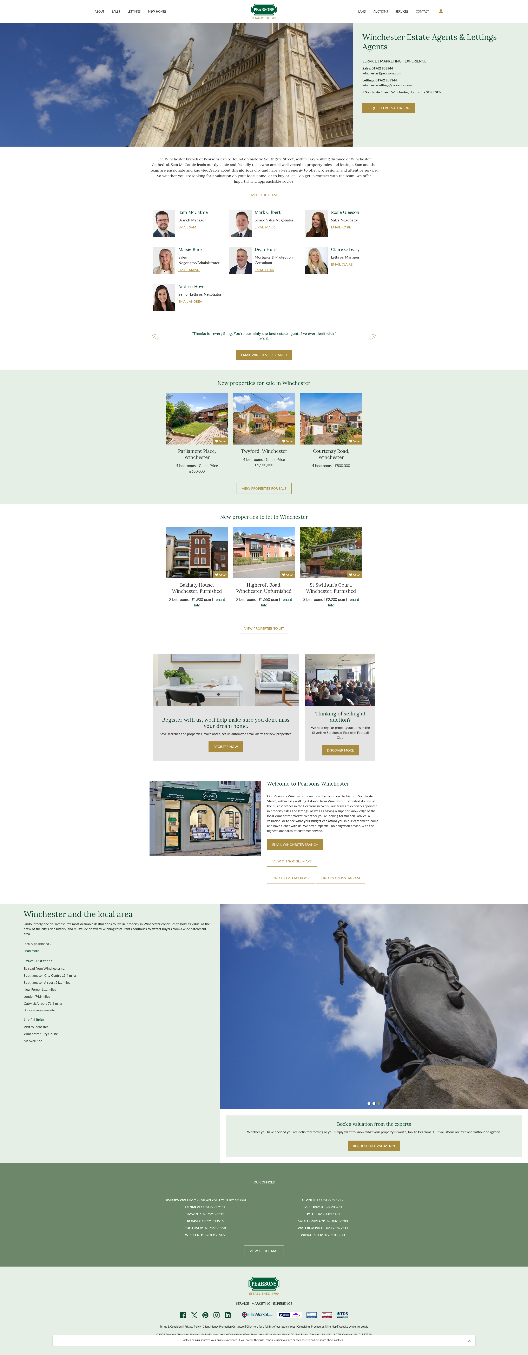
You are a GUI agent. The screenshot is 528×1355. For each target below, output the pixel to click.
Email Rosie (341, 227)
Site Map (331, 1326)
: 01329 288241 (323, 1206)
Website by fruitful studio (353, 1326)
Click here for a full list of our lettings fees (270, 1326)
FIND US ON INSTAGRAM (340, 878)
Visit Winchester (36, 1026)
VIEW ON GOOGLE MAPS (292, 861)
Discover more (340, 750)
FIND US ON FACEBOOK (291, 878)
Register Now (226, 746)
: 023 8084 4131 (322, 1213)
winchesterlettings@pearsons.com (387, 85)
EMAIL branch (295, 844)
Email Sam (187, 227)
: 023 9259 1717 (322, 1199)
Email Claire (341, 264)
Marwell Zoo (33, 1040)
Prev (155, 337)
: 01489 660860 (205, 1199)
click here (301, 1340)
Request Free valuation (374, 1145)
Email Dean (264, 269)
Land (362, 11)
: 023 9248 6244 (205, 1213)
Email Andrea (190, 301)
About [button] (99, 11)
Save (222, 441)
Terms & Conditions (171, 1326)
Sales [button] (116, 11)
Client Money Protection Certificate (224, 1326)
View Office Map (264, 1250)
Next (373, 337)
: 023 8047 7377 (205, 1234)
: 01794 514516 (205, 1220)
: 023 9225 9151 (205, 1206)
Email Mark (265, 227)
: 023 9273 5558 (205, 1227)
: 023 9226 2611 (323, 1227)
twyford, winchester (264, 451)
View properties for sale (264, 488)
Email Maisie (189, 269)
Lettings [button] (134, 11)
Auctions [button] (381, 11)
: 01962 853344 (323, 1234)
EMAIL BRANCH (264, 354)
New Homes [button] (157, 11)
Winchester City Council (41, 1033)
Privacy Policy (193, 1326)
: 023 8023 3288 (323, 1220)
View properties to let (264, 628)
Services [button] (401, 11)
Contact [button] (422, 11)
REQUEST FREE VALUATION (389, 108)
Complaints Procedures (310, 1326)
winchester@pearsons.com (381, 73)
